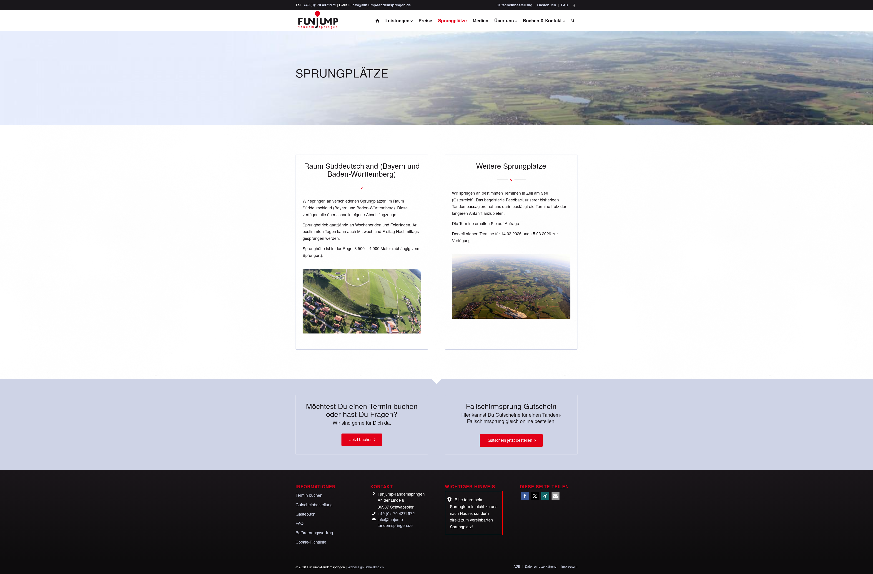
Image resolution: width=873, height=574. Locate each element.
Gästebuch (546, 5)
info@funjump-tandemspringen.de (381, 5)
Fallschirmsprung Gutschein (511, 406)
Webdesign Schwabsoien (366, 567)
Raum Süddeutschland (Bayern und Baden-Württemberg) (362, 169)
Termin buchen (309, 495)
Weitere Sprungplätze (511, 165)
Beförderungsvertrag (314, 532)
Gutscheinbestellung (514, 5)
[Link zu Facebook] (574, 5)
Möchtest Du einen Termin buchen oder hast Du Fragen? (362, 410)
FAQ (564, 5)
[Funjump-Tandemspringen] (318, 20)
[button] (525, 496)
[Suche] (572, 20)
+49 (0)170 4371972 (320, 5)
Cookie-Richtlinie (311, 542)
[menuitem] (514, 5)
